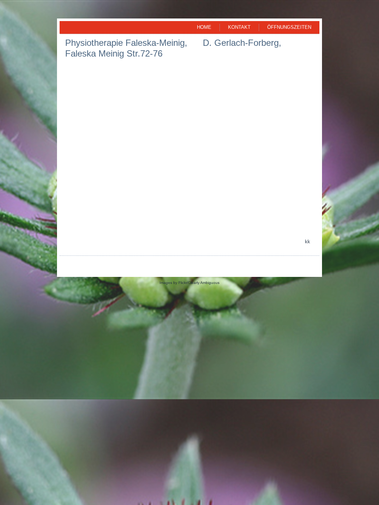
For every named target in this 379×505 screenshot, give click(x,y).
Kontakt (239, 27)
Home (204, 27)
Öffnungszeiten (289, 27)
